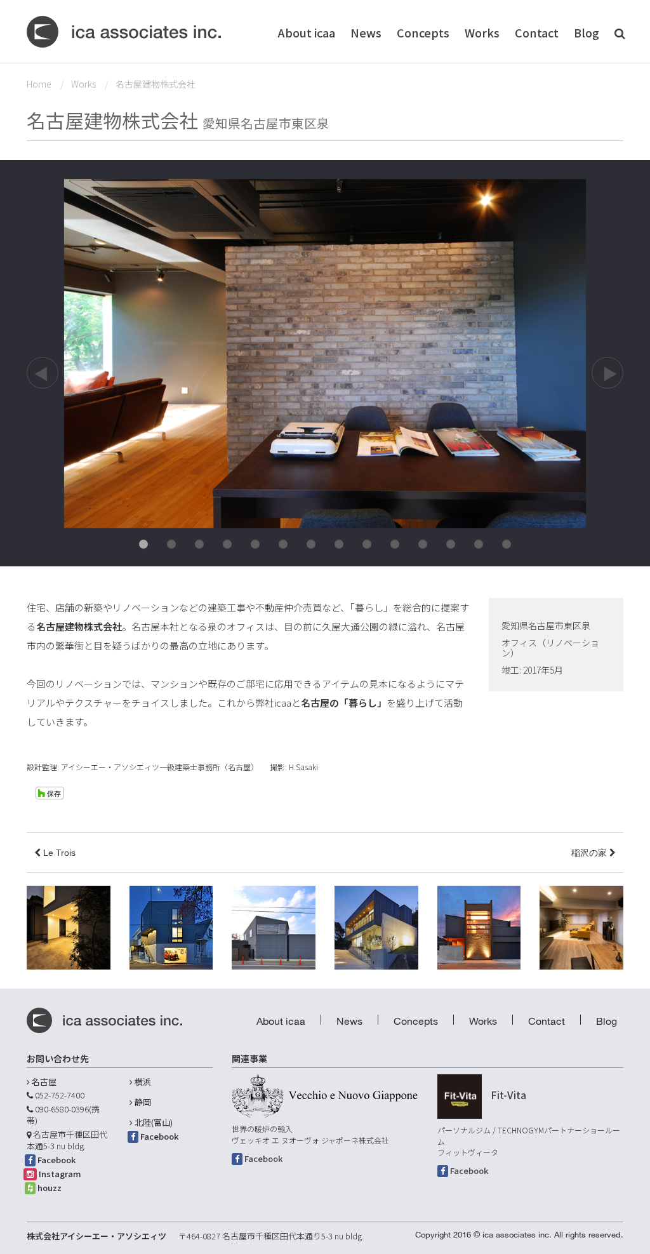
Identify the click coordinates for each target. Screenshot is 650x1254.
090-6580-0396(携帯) (63, 1115)
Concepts (423, 32)
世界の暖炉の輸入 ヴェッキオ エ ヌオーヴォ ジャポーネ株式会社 (310, 1134)
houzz (49, 1188)
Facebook (56, 1160)
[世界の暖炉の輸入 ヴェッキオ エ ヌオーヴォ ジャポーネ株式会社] (325, 1095)
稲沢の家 (590, 853)
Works (482, 32)
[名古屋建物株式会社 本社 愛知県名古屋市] (325, 352)
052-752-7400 (59, 1095)
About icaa (306, 32)
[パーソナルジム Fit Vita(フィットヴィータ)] (459, 1096)
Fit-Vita (508, 1094)
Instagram (60, 1174)
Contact (537, 32)
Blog (586, 32)
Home (39, 83)
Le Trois (58, 853)
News (365, 32)
